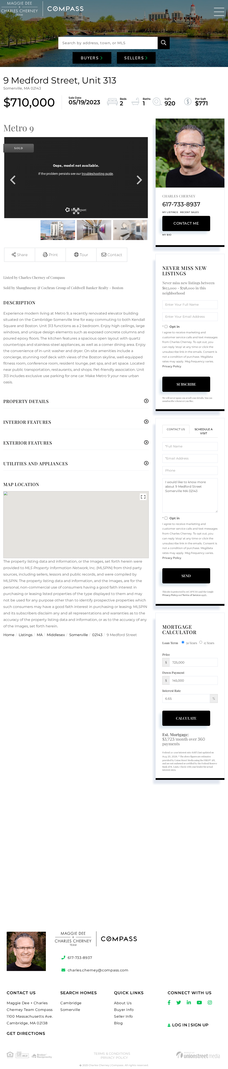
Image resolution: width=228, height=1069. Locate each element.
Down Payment (173, 672)
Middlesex (56, 635)
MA (40, 635)
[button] (164, 43)
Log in (179, 1025)
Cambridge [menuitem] (71, 1003)
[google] (114, 865)
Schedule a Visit (204, 431)
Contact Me (186, 223)
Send (186, 575)
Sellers (134, 58)
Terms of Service (191, 595)
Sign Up (199, 1025)
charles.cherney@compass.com (98, 970)
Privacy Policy (171, 366)
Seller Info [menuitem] (123, 1016)
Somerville (78, 635)
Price (166, 654)
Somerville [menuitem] (70, 1010)
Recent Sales (189, 212)
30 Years (191, 643)
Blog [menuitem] (118, 1023)
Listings (26, 635)
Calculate (186, 718)
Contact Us (176, 429)
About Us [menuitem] (123, 1003)
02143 (97, 635)
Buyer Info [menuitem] (124, 1010)
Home (8, 635)
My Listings (170, 212)
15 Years (209, 643)
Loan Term (170, 643)
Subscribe (186, 384)
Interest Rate (171, 691)
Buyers (90, 58)
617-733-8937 (181, 204)
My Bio (166, 234)
